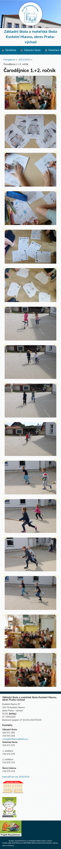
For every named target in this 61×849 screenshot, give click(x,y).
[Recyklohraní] (10, 829)
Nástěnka (10, 50)
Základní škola (32, 50)
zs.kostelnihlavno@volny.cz (15, 739)
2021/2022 (24, 59)
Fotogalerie (9, 59)
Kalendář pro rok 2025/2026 (15, 776)
